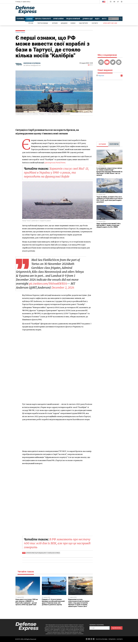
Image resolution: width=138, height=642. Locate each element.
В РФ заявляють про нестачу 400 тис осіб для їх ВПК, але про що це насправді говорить (57, 543)
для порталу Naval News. (55, 163)
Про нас (30, 23)
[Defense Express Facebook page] (111, 2)
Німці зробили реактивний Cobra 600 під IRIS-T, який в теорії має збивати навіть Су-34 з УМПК (108, 225)
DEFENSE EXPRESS (31, 63)
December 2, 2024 (63, 287)
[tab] (102, 144)
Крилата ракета (31, 553)
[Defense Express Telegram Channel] (122, 2)
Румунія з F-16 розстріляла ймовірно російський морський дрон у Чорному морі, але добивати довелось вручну (53, 602)
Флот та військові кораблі (52, 553)
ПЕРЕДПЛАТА (112, 639)
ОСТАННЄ (102, 144)
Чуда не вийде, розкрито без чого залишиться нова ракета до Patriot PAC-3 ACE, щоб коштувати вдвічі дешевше (110, 199)
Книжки (73, 23)
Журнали (55, 23)
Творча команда (42, 23)
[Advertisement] (84, 10)
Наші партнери (83, 23)
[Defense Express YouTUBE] (114, 2)
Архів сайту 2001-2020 (110, 23)
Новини (23, 32)
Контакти (95, 23)
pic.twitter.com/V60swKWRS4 (48, 283)
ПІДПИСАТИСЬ (116, 628)
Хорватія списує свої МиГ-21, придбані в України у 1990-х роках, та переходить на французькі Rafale (56, 172)
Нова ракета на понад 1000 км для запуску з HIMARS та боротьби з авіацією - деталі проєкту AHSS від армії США (26, 602)
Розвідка (40, 553)
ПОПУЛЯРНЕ (114, 144)
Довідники (64, 23)
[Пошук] (121, 18)
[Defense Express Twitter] (118, 2)
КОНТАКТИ (120, 639)
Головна (17, 32)
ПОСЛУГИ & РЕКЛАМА (101, 639)
